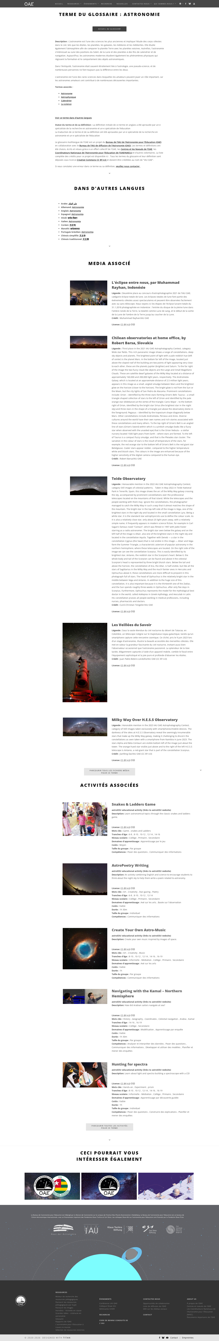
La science (66, 104)
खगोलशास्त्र (75, 228)
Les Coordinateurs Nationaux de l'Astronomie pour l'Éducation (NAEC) (201, 1311)
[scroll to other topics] (109, 1139)
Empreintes (188, 1337)
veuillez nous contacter (128, 166)
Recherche (106, 4)
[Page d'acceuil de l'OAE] (29, 3)
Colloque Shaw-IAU (107, 1306)
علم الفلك (72, 203)
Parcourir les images (64, 1308)
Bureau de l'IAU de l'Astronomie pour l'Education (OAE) (133, 142)
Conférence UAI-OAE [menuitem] (108, 1303)
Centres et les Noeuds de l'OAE (136, 149)
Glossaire (59, 1319)
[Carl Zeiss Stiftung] (146, 1229)
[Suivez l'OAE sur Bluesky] (190, 3)
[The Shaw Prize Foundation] (170, 1229)
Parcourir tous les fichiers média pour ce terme (109, 771)
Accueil (59, 4)
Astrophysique (68, 97)
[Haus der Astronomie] (60, 1229)
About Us (191, 1299)
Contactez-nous (151, 1299)
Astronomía (77, 214)
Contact (147, 1315)
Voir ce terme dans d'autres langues (73, 117)
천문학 (73, 225)
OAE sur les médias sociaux (155, 1309)
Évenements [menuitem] (90, 4)
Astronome (66, 93)
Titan (67, 1337)
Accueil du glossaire (109, 29)
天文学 (82, 235)
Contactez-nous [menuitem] (141, 4)
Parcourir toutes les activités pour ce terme (110, 1127)
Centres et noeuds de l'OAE (199, 1306)
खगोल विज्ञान (72, 217)
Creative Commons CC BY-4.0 (92, 159)
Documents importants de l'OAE (201, 1317)
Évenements (105, 1299)
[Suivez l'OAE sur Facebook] (186, 3)
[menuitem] (73, 3)
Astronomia (75, 221)
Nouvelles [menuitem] (122, 4)
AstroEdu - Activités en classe (68, 1310)
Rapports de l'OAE (64, 1321)
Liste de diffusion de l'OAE (154, 1306)
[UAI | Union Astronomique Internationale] (87, 1229)
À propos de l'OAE (195, 1303)
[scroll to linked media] (109, 173)
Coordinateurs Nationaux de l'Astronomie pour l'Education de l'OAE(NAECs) (93, 152)
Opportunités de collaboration (156, 1303)
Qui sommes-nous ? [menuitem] (164, 4)
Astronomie (78, 207)
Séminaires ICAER (107, 1309)
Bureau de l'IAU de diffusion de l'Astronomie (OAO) (105, 145)
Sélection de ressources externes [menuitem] (70, 1330)
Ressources (73, 4)
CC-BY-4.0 (125, 324)
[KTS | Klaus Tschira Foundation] (116, 1229)
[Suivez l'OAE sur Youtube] (194, 3)
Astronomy (75, 210)
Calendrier (66, 100)
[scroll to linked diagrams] (201, 770)
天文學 (86, 239)
